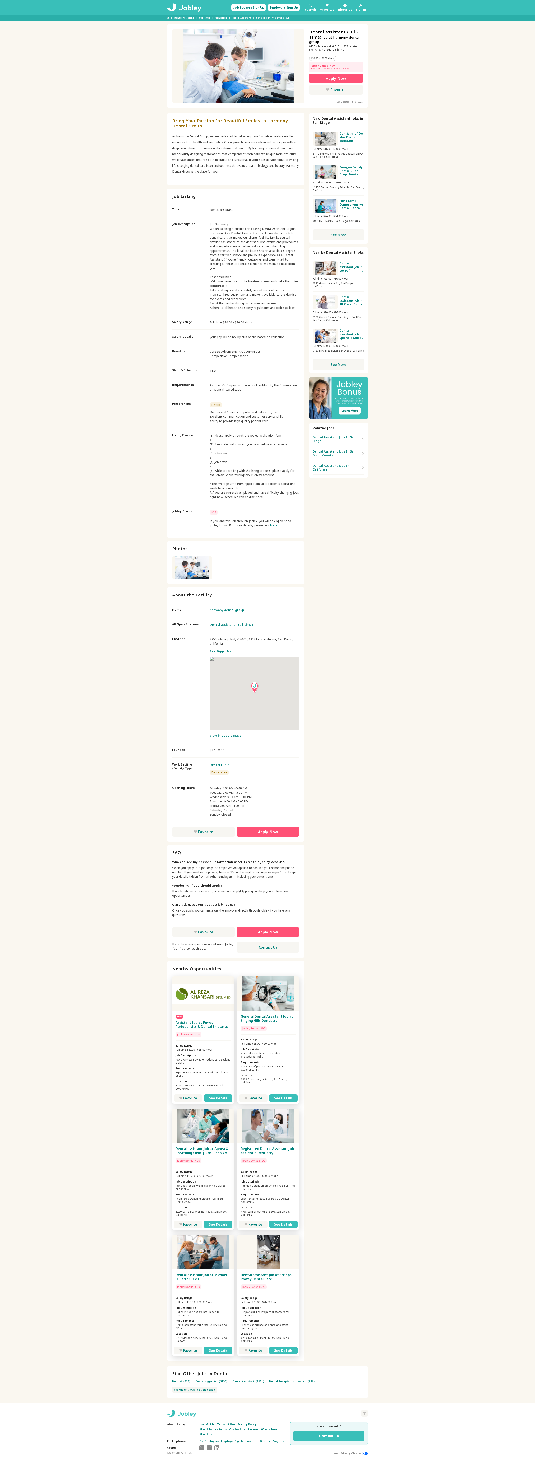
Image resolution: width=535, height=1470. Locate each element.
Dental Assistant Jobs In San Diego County (334, 453)
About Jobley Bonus (213, 1429)
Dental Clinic (219, 765)
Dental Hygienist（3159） (212, 1381)
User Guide (207, 1424)
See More (338, 235)
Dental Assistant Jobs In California (331, 467)
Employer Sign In (232, 1441)
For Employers (209, 1441)
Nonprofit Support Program (265, 1441)
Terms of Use (226, 1424)
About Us (205, 1434)
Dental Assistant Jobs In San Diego (334, 439)
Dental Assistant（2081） (248, 1381)
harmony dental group (227, 610)
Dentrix (215, 405)
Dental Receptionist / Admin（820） (292, 1381)
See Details (218, 1098)
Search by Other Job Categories (194, 1390)
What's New (269, 1429)
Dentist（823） (182, 1381)
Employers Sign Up (283, 7)
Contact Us (268, 947)
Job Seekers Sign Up (248, 7)
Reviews (253, 1429)
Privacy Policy (247, 1424)
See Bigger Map (221, 651)
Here (274, 525)
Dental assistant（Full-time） (232, 625)
